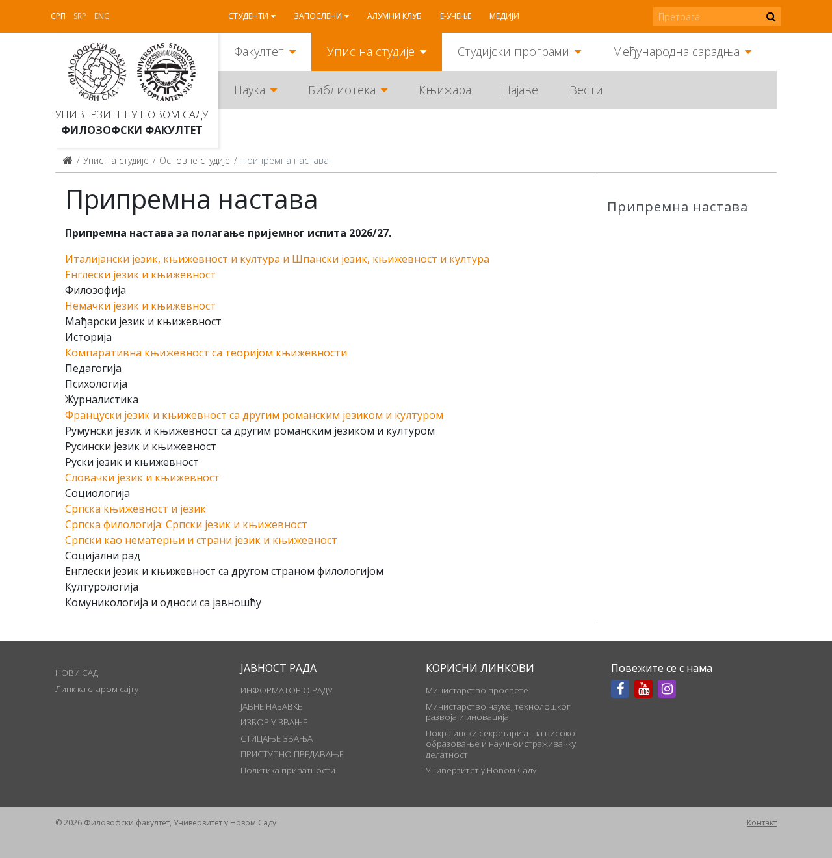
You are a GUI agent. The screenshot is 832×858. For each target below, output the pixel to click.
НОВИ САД (76, 672)
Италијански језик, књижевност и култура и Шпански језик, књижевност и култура (277, 259)
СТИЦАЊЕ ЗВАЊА (276, 738)
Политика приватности (287, 770)
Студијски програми (513, 51)
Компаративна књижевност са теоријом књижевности (206, 352)
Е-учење (455, 15)
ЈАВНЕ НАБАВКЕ (271, 706)
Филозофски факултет (132, 130)
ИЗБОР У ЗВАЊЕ (273, 722)
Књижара (445, 90)
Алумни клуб (394, 15)
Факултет (259, 51)
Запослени (318, 15)
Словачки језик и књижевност (142, 477)
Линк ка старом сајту (96, 689)
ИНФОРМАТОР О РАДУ (286, 690)
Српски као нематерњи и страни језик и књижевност (201, 540)
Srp (79, 15)
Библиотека (342, 90)
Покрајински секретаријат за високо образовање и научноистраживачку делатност (501, 743)
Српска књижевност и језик (135, 509)
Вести (586, 90)
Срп (58, 15)
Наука (249, 90)
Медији (504, 15)
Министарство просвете (477, 690)
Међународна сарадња (676, 51)
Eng (102, 15)
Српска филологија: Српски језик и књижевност (186, 524)
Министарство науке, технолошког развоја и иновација (498, 712)
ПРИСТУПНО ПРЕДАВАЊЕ (292, 754)
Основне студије (194, 160)
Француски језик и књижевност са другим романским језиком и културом (254, 415)
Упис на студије (371, 51)
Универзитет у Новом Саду (131, 114)
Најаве (520, 90)
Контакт (762, 822)
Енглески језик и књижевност (140, 274)
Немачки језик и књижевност (140, 306)
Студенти (248, 15)
